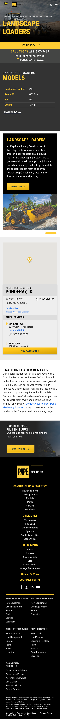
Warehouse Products (16, 674)
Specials (30, 531)
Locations (30, 509)
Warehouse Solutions (16, 670)
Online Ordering (30, 528)
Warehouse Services (16, 678)
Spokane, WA (16, 323)
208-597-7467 (39, 51)
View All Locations (30, 351)
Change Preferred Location (17, 312)
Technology (30, 520)
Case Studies (30, 539)
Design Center (13, 689)
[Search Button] (51, 5)
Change (40, 60)
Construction (25, 16)
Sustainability (30, 557)
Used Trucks (37, 637)
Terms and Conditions (26, 713)
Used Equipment (30, 494)
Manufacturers (30, 564)
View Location (12, 308)
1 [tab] (46, 233)
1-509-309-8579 (19, 334)
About (30, 549)
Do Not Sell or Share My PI (17, 715)
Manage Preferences (30, 568)
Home (5, 16)
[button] (30, 45)
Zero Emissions (38, 652)
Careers (30, 553)
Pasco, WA (15, 343)
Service (30, 506)
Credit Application (30, 535)
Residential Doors (14, 685)
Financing (30, 524)
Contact (9, 713)
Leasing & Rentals (40, 641)
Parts (30, 502)
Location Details (17, 330)
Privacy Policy (46, 713)
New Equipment (30, 491)
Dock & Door (12, 682)
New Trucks (36, 633)
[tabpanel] (30, 212)
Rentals (13, 16)
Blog (30, 561)
